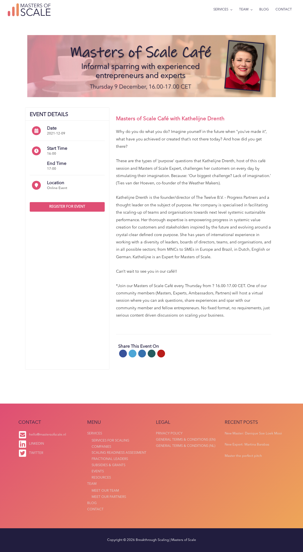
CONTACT (283, 9)
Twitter (132, 353)
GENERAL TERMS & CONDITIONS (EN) (186, 440)
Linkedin (142, 353)
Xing (151, 353)
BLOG (264, 9)
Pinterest (161, 353)
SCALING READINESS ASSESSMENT (119, 453)
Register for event (67, 207)
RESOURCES (101, 477)
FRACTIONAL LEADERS (110, 459)
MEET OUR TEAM (105, 491)
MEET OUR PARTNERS (109, 497)
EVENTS (98, 471)
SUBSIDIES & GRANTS (108, 465)
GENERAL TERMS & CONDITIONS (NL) (185, 446)
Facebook (123, 353)
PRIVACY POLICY (169, 433)
